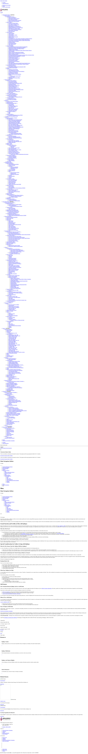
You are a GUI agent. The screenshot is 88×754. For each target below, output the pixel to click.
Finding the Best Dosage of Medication (15, 123)
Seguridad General (12, 76)
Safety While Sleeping (12, 227)
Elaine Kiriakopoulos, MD (13, 343)
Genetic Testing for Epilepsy (13, 94)
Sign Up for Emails (5, 741)
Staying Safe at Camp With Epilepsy (14, 297)
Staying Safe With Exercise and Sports (15, 224)
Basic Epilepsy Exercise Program (16, 251)
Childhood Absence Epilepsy (13, 49)
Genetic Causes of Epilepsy (11, 93)
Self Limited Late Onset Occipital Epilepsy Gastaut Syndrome (19, 64)
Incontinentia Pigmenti (12, 84)
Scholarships (11, 318)
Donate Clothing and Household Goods (13, 421)
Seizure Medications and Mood (14, 164)
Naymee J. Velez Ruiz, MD (13, 349)
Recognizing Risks (12, 223)
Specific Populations (10, 321)
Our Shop (8, 354)
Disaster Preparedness (12, 222)
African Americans (12, 324)
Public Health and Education (11, 358)
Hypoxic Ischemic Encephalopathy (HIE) (15, 83)
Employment (11, 314)
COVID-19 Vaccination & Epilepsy (14, 200)
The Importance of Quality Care (14, 211)
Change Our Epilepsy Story (13, 399)
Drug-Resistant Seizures (12, 43)
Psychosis (10, 175)
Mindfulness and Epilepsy (15, 174)
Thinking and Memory (10, 194)
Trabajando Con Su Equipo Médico (14, 77)
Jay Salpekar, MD (11, 346)
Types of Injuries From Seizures (14, 228)
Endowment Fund (9, 424)
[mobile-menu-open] (0, 13)
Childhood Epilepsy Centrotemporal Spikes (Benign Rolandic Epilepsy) (20, 50)
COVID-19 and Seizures (13, 199)
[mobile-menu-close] (1, 13)
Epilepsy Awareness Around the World (15, 401)
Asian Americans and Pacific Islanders (15, 325)
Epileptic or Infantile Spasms (13, 36)
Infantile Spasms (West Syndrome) (14, 56)
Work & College (9, 316)
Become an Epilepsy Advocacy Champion (13, 413)
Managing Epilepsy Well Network (14, 214)
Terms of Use (4, 749)
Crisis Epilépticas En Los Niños (14, 70)
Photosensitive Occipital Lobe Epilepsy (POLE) (16, 48)
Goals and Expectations (12, 148)
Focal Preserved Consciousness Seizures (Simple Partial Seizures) (19, 39)
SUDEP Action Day (12, 183)
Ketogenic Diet (11, 139)
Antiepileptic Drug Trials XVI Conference (15, 387)
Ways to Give (6, 416)
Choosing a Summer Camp (13, 296)
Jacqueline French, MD (12, 345)
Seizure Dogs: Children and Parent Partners (16, 246)
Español (8, 68)
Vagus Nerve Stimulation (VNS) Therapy (15, 137)
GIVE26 (10, 403)
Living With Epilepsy (5, 201)
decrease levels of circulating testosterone (27, 534)
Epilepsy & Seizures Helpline (10, 617)
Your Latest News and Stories (9, 428)
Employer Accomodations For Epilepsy (15, 263)
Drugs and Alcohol (12, 313)
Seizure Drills (9, 219)
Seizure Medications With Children (14, 122)
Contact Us (4, 731)
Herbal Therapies (11, 159)
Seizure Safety (9, 433)
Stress (9, 171)
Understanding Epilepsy (6, 14)
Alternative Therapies (10, 158)
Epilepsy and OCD (12, 170)
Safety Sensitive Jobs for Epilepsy (14, 265)
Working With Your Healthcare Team (12, 210)
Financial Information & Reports (12, 353)
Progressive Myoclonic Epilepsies (14, 61)
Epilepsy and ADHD (12, 169)
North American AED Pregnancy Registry (15, 119)
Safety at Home (11, 225)
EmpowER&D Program (10, 390)
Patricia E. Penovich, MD (13, 336)
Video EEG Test (11, 107)
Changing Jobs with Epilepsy (13, 261)
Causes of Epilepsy (7, 79)
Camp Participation (12, 299)
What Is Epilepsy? (7, 15)
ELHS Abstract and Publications (14, 365)
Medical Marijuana (12, 160)
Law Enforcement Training (13, 371)
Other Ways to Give (10, 419)
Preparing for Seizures (12, 294)
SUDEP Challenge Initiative (13, 362)
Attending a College (12, 319)
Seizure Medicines (9, 118)
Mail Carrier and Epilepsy (13, 273)
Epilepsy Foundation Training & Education (13, 369)
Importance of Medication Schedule (14, 127)
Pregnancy (10, 257)
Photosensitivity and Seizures (13, 30)
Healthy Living (9, 435)
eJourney (5, 436)
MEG (9, 112)
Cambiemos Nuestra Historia (13, 69)
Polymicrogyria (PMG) (12, 90)
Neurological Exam (10, 102)
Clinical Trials (9, 161)
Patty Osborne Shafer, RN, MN (14, 351)
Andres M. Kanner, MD (12, 337)
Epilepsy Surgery (9, 144)
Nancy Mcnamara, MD (12, 348)
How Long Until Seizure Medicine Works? (15, 125)
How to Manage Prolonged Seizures (14, 233)
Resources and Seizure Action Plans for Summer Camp (17, 300)
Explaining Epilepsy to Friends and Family (17, 320)
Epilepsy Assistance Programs (11, 376)
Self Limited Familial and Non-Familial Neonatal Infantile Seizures (19, 63)
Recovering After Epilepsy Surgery (14, 152)
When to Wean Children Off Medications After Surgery (19, 154)
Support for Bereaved (12, 181)
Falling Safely (11, 221)
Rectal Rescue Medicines (13, 157)
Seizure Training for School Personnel (15, 373)
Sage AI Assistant (9, 356)
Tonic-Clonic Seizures (12, 44)
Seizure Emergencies (10, 185)
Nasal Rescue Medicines (12, 156)
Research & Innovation (10, 430)
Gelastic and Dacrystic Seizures (14, 41)
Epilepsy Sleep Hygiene (12, 190)
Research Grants (11, 382)
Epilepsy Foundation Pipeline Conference (13, 386)
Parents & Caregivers (7, 302)
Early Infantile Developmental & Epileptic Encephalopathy (18, 46)
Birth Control (11, 255)
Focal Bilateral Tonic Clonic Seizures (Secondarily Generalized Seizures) (20, 38)
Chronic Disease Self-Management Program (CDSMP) (17, 215)
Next (1, 633)
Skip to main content (3, 0)
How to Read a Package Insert (13, 131)
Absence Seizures (11, 33)
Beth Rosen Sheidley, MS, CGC (14, 340)
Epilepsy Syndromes (10, 45)
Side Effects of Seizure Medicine (14, 128)
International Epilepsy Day (13, 402)
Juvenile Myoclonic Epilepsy (13, 57)
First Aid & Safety (7, 230)
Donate (3, 6)
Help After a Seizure (10, 243)
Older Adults (11, 323)
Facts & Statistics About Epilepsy (12, 67)
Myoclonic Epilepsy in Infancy (13, 59)
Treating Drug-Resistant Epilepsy (16, 133)
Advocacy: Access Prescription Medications (16, 409)
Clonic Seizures (11, 35)
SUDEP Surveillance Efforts (13, 363)
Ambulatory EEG (11, 105)
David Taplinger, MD (12, 342)
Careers (3, 732)
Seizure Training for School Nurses (14, 372)
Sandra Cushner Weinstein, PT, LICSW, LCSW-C (17, 352)
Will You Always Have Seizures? (14, 21)
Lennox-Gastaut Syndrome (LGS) (14, 58)
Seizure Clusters (11, 186)
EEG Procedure (11, 104)
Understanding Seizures (10, 16)
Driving (10, 312)
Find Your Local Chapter (6, 5)
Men (9, 322)
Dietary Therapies (9, 138)
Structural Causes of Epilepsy (11, 80)
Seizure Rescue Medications (11, 242)
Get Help (3, 2)
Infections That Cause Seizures (11, 99)
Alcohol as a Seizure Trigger (13, 23)
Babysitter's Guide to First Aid (13, 232)
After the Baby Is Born (12, 259)
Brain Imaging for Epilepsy (11, 111)
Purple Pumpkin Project (12, 397)
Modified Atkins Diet (12, 142)
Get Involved (4, 391)
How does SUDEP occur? (13, 179)
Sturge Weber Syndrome (12, 87)
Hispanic (10, 326)
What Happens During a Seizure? (14, 18)
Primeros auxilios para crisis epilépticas (15, 74)
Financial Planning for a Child (13, 290)
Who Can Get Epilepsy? (12, 17)
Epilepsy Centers (9, 143)
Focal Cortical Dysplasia (12, 81)
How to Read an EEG (12, 106)
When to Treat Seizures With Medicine (15, 120)
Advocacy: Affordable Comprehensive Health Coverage (18, 410)
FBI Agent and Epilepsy (12, 268)
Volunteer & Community (8, 394)
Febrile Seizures (11, 37)
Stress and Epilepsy (12, 31)
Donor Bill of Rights (12, 417)
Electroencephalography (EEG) (12, 103)
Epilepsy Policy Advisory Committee (12, 415)
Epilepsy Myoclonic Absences (13, 54)
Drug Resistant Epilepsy (12, 132)
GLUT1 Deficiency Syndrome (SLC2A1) (15, 96)
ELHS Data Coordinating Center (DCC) (15, 366)
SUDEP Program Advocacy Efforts (14, 361)
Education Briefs (13, 282)
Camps (8, 368)
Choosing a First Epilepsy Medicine (14, 121)
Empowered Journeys (10, 355)
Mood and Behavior (10, 163)
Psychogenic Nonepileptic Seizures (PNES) (16, 115)
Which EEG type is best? (13, 110)
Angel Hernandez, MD (12, 338)
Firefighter (10, 272)
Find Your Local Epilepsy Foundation (10, 392)
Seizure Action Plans (10, 218)
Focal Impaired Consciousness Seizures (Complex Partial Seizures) (19, 40)
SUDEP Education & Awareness (12, 405)
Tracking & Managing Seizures (9, 202)
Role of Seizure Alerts (12, 182)
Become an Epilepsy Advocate (11, 412)
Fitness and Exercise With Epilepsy (14, 249)
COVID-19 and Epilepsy (11, 198)
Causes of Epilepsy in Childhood (14, 307)
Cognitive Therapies (12, 165)
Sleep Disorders (11, 192)
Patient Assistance (11, 377)
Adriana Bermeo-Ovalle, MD (13, 334)
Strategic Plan (9, 331)
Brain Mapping (13, 146)
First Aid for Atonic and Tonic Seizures (15, 236)
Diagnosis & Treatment (10, 431)
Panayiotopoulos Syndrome (13, 60)
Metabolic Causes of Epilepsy (11, 95)
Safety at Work (11, 220)
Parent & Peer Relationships (13, 315)
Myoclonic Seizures (12, 42)
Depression (10, 166)
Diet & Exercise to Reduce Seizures (16, 206)
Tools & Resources (5, 3)
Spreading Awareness (10, 398)
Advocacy (8, 432)
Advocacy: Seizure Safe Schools (14, 408)
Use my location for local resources (6, 448)
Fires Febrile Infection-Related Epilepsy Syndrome (17, 55)
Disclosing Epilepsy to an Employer (14, 262)
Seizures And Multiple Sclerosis (14, 86)
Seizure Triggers (9, 22)
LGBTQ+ (10, 327)
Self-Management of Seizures (11, 213)
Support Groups (9, 393)
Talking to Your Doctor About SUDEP (15, 184)
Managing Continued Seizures (13, 212)
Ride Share (10, 379)
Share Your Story (9, 437)
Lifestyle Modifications (12, 205)
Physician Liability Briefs (15, 287)
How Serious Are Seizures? (13, 19)
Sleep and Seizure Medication (13, 189)
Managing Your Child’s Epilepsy (14, 306)
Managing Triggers (10, 203)
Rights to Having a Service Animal (14, 245)
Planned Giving (9, 420)
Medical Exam (11, 264)
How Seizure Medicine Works (13, 124)
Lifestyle (5, 247)
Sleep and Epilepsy (10, 188)
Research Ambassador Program (12, 383)
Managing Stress (13, 173)
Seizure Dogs (9, 244)
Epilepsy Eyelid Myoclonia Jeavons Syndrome (16, 52)
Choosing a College (12, 317)
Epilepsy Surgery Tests (12, 145)
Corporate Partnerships (10, 422)
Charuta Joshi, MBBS (12, 341)
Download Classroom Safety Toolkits (6, 455)
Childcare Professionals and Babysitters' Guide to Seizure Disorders (19, 234)
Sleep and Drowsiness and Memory (14, 191)
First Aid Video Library (12, 229)
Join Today (2, 716)
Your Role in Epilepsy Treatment (12, 117)
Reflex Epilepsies (11, 62)
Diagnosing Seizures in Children (14, 304)
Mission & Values (9, 330)
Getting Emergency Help (11, 241)
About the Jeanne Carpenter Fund (14, 275)
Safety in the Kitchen (12, 226)
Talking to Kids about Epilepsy (11, 310)
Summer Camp (9, 295)
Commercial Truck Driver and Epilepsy (15, 267)
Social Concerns (9, 193)
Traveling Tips (11, 293)
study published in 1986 (61, 525)
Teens (5, 474)
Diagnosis (6, 100)
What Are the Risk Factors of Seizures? (15, 20)
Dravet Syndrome (11, 51)
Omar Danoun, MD (12, 350)
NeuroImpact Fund (10, 389)
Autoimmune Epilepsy (10, 97)
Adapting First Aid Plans (10, 235)
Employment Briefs (14, 283)
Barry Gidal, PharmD (12, 339)
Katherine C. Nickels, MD (13, 347)
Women (8, 476)
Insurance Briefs (13, 286)
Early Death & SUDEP (10, 178)
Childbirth (10, 256)
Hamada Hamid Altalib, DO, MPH (14, 344)
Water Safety (11, 298)
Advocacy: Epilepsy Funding (13, 407)
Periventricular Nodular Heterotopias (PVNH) (16, 89)
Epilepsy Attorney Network (15, 278)
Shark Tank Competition (10, 385)
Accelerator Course (10, 388)
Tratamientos (11, 78)
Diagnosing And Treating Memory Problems (16, 195)
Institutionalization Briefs (15, 285)
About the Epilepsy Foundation (7, 730)
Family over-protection (6, 591)
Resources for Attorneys (12, 277)
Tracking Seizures (9, 207)
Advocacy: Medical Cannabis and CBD (15, 411)
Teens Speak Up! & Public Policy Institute (13, 414)
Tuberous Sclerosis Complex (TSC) (14, 91)
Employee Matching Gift (11, 423)
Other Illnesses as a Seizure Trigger (14, 28)
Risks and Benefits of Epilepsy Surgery (15, 149)
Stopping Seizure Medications (13, 130)
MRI (9, 113)
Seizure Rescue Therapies (11, 155)
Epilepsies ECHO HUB (10, 375)
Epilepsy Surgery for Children (13, 153)
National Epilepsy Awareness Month (14, 400)
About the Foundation (8, 329)
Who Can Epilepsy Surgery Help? (14, 147)
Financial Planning (10, 289)
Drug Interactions (11, 129)
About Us (4, 328)
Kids (7, 303)
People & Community (10, 434)
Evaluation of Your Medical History (12, 101)
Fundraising (8, 395)
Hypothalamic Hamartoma (13, 82)
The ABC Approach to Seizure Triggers (15, 204)
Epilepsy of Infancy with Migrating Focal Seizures (17, 53)
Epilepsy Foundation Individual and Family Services (15, 367)
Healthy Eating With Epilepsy (13, 252)
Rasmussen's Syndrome (12, 98)
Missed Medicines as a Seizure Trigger (15, 26)
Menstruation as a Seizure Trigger (14, 25)
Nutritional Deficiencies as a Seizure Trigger (16, 27)
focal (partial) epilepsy (60, 533)
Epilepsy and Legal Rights (13, 276)
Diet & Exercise (9, 248)
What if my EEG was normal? (13, 108)
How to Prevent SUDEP (12, 180)
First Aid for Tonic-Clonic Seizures (14, 239)
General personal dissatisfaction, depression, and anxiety (11, 593)
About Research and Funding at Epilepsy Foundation (15, 381)
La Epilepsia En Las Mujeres (13, 72)
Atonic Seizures (11, 34)
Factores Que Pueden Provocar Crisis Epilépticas (16, 71)
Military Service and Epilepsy (13, 270)
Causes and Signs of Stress (15, 172)
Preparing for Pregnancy (12, 258)
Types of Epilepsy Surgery (13, 150)
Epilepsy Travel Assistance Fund (14, 378)
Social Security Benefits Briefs (15, 288)
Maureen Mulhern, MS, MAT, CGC (14, 335)
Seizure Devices (9, 135)
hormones (23, 533)
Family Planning (9, 254)
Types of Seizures (9, 32)
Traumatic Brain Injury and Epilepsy (14, 88)
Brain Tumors (11, 92)
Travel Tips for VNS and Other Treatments (15, 292)
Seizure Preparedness (7, 216)
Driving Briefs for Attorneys (15, 281)
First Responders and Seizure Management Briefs (18, 284)
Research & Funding (7, 380)
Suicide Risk (13, 168)
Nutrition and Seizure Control (15, 253)
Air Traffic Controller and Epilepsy (14, 266)
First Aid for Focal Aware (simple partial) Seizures (17, 237)
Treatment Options (12, 309)
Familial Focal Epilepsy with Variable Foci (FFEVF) (17, 47)
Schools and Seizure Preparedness (12, 217)
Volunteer (4, 738)
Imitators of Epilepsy (10, 114)
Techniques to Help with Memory (16, 196)
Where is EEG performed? (13, 109)
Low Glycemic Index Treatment (14, 140)
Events (5, 425)
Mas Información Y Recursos (13, 73)
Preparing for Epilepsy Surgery (14, 151)
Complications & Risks (8, 162)
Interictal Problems (12, 176)
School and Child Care (12, 308)
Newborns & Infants (7, 473)
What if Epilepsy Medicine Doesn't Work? (15, 134)
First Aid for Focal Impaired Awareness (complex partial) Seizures (19, 238)
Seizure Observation (12, 208)
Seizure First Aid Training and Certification (13, 231)
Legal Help (8, 274)
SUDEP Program (9, 360)
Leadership (8, 332)
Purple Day (10, 404)
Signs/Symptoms (11, 305)
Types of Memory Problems (13, 197)
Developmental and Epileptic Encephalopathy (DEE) (17, 66)
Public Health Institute (12, 359)
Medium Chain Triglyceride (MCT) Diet (15, 141)
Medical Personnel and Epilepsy (14, 269)
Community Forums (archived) (9, 438)
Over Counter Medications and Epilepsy (15, 29)
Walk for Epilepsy (9, 426)
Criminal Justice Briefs (14, 280)
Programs (6, 357)
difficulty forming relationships (47, 588)
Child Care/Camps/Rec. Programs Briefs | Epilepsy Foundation (21, 279)
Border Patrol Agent (12, 271)
